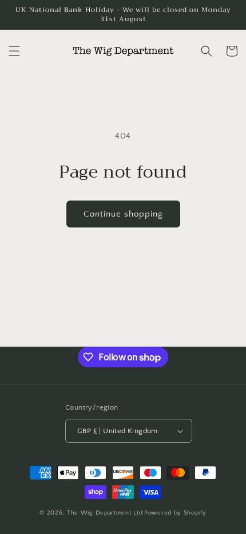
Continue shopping (123, 214)
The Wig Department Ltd (104, 512)
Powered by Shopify (175, 512)
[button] (14, 51)
